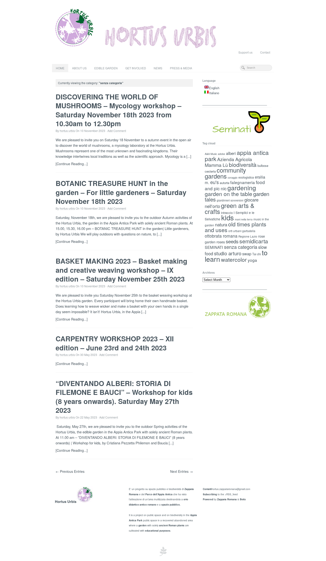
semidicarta (253, 241)
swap (246, 253)
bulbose (263, 165)
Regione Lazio (247, 236)
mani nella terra (243, 219)
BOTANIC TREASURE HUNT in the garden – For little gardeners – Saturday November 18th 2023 (121, 192)
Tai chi (256, 254)
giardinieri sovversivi (230, 200)
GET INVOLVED (135, 68)
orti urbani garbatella (241, 231)
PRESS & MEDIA (181, 68)
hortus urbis (67, 131)
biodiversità (243, 164)
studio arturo (227, 253)
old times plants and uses (235, 227)
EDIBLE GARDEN (106, 68)
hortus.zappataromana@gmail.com (231, 489)
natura (221, 224)
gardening (241, 187)
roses (220, 241)
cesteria (210, 171)
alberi (231, 153)
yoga (252, 260)
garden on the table (228, 193)
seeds (232, 241)
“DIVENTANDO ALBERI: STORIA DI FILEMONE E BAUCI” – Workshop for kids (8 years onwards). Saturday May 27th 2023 (124, 396)
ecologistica (246, 177)
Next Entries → (181, 471)
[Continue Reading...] (72, 163)
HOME (60, 68)
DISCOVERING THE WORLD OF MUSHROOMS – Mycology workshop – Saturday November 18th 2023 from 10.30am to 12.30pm (118, 110)
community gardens (225, 173)
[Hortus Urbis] (163, 27)
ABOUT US (79, 68)
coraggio (232, 177)
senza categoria (240, 246)
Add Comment (116, 131)
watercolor (234, 259)
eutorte (224, 182)
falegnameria (242, 182)
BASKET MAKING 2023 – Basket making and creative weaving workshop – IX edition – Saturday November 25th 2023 (121, 270)
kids (227, 217)
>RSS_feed (231, 494)
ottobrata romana (221, 236)
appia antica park (237, 155)
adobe (221, 154)
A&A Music (211, 154)
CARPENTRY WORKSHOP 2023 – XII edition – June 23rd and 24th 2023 (115, 343)
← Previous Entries (70, 471)
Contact (265, 52)
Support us (245, 52)
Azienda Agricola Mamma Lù (228, 162)
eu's (214, 182)
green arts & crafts (229, 208)
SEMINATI (214, 247)
